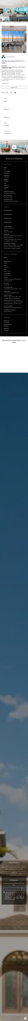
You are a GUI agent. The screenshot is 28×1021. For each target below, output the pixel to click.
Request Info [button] (14, 87)
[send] (23, 889)
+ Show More (5, 83)
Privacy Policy (12, 899)
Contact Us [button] (14, 872)
